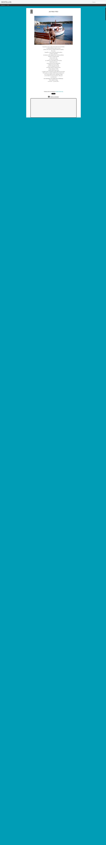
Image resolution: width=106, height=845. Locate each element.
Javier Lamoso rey (59, 91)
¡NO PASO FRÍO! (53, 11)
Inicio (8, 5)
